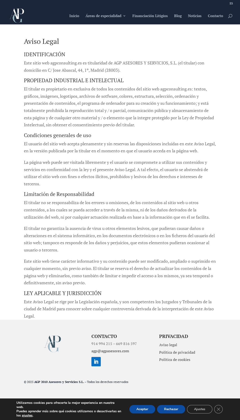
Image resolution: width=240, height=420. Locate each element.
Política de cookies (174, 359)
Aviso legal (168, 344)
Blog (178, 16)
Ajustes (199, 409)
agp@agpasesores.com (110, 350)
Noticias (195, 16)
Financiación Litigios (150, 16)
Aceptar (142, 409)
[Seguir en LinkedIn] (96, 361)
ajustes (27, 415)
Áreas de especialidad (103, 16)
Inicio (74, 16)
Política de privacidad (177, 352)
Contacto (215, 16)
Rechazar (171, 409)
